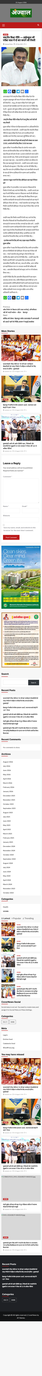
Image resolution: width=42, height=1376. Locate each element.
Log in (5, 1035)
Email (24, 506)
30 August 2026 (18, 371)
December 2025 (9, 796)
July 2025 (6, 817)
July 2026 (6, 766)
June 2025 (7, 821)
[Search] (38, 25)
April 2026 (7, 779)
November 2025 (9, 800)
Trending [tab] (29, 918)
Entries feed (7, 1039)
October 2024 (8, 855)
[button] (3, 25)
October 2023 (8, 893)
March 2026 (7, 783)
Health (5, 907)
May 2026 (6, 774)
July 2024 (6, 867)
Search (5, 674)
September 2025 (9, 808)
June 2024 (7, 872)
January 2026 (8, 791)
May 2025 (6, 825)
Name (6, 506)
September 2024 (9, 859)
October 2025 (8, 804)
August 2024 (8, 863)
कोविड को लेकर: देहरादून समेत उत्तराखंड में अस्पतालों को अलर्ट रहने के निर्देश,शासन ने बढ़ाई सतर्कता (21, 318)
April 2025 (7, 829)
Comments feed (9, 1043)
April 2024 (7, 880)
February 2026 (8, 787)
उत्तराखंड (6, 34)
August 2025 (8, 812)
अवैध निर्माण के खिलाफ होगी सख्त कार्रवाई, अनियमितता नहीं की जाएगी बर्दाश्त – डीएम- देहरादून (20, 309)
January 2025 (8, 842)
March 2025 (7, 834)
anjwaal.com (8, 371)
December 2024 (9, 846)
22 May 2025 (19, 44)
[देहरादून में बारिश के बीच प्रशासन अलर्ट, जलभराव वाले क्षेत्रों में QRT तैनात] (21, 389)
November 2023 (9, 888)
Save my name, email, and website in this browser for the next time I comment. (20, 528)
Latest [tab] (6, 918)
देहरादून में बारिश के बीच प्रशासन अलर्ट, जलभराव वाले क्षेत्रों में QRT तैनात (20, 709)
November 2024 (9, 850)
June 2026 (7, 770)
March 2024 (7, 884)
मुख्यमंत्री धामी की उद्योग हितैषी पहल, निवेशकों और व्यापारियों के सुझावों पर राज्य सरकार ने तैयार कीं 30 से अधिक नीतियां (20, 446)
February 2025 (8, 838)
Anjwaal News (9, 44)
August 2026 (8, 762)
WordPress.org (8, 1048)
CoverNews (32, 1315)
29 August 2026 (18, 451)
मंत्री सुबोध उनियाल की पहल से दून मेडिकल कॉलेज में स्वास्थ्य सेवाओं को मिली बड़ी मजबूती (20, 722)
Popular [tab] (16, 918)
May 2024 (6, 876)
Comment (7, 476)
